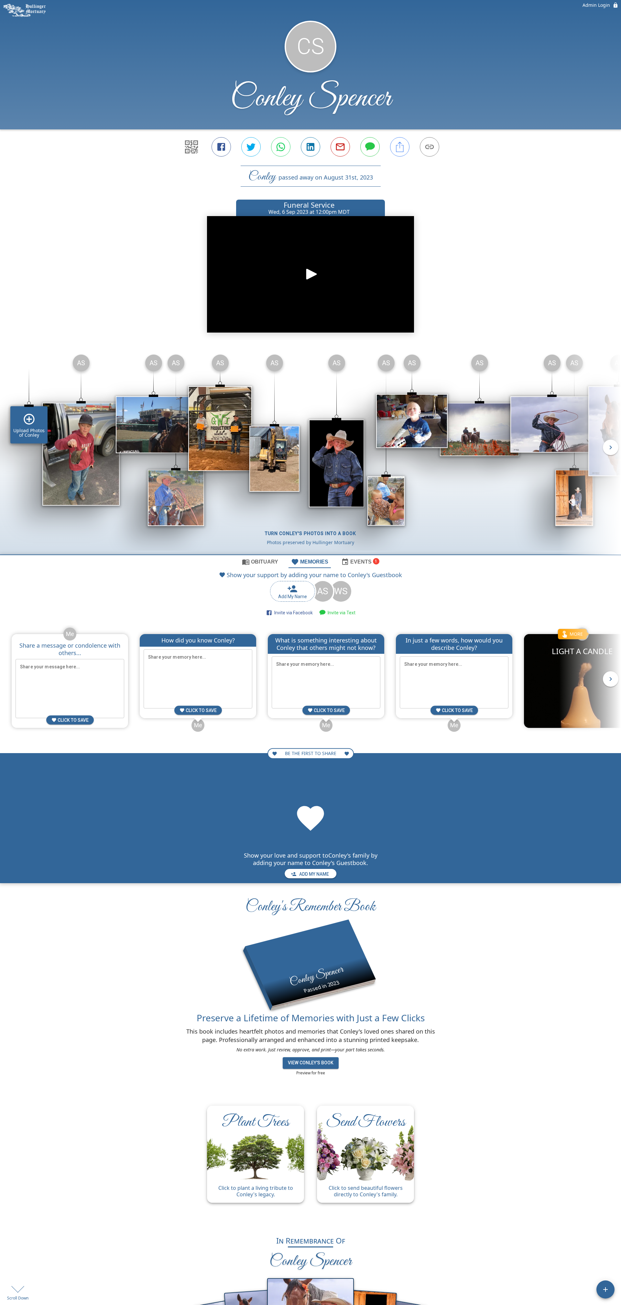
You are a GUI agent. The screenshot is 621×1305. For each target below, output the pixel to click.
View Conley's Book (310, 1062)
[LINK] (429, 147)
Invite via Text (340, 612)
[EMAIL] (340, 147)
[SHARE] (399, 147)
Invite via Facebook (292, 612)
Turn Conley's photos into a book (310, 533)
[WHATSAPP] (280, 147)
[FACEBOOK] (221, 147)
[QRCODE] (191, 147)
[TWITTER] (251, 147)
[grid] (310, 452)
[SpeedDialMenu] (605, 1289)
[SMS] (370, 147)
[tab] (260, 561)
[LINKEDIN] (310, 147)
